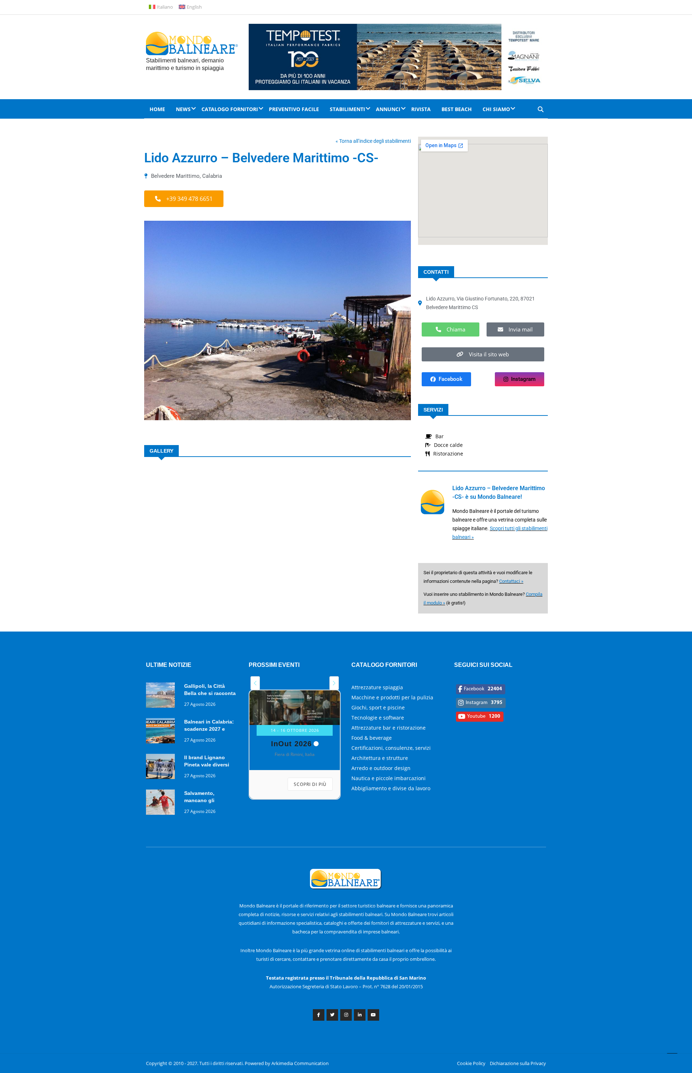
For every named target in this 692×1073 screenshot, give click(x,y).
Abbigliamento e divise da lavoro (390, 788)
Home (157, 109)
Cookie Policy (471, 1063)
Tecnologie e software (377, 717)
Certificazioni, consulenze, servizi (391, 747)
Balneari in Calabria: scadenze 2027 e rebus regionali (209, 729)
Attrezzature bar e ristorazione (388, 727)
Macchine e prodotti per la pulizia (392, 697)
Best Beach (457, 109)
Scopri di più (310, 784)
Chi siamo (496, 109)
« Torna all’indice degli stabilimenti (373, 141)
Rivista (421, 109)
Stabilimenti (347, 109)
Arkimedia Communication (300, 1063)
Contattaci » (511, 581)
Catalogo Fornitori (229, 109)
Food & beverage (371, 737)
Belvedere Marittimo (175, 176)
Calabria (212, 176)
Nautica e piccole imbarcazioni (388, 778)
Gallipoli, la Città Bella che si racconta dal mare (210, 693)
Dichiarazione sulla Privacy (518, 1063)
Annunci (388, 109)
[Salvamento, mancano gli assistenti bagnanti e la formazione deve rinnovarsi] (162, 803)
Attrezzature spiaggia (377, 687)
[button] (183, 198)
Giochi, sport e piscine (378, 707)
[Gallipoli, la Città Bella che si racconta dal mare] (162, 696)
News (183, 109)
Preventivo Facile (294, 109)
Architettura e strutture (379, 758)
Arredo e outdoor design (381, 768)
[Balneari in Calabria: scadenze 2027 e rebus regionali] (162, 732)
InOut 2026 (291, 744)
